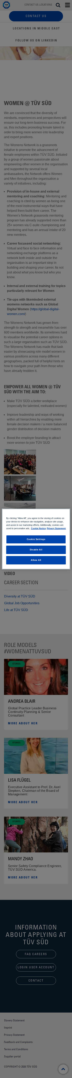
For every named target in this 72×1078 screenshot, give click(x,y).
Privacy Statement (56, 528)
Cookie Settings (36, 539)
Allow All (36, 560)
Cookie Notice (38, 528)
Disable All (36, 549)
